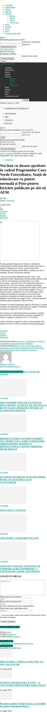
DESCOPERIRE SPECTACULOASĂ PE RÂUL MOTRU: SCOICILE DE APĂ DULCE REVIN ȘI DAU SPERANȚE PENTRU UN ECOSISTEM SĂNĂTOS (23, 406)
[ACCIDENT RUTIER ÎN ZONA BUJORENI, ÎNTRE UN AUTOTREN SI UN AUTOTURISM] (13, 470)
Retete (12, 18)
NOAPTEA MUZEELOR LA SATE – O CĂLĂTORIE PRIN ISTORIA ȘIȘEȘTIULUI (23, 684)
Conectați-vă (11, 634)
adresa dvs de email (29, 56)
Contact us (9, 120)
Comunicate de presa (13, 33)
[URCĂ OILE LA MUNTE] (13, 503)
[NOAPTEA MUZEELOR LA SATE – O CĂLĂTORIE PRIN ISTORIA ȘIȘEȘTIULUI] (6, 678)
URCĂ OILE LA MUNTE (13, 510)
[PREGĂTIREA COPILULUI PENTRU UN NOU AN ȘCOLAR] (6, 657)
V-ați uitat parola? (6, 49)
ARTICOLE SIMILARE (11, 372)
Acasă (2, 153)
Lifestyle (8, 14)
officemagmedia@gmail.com (22, 643)
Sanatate (8, 27)
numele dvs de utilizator (31, 42)
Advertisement (10, 113)
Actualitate (9, 5)
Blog (7, 117)
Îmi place (7, 632)
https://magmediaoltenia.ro (10, 366)
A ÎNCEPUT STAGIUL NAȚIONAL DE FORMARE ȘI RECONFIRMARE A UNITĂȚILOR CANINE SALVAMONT (20, 569)
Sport (7, 31)
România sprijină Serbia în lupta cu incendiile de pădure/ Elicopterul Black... (22, 705)
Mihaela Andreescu (7, 200)
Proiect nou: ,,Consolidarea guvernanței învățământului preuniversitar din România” (22, 342)
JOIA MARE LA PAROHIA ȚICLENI (19, 538)
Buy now (8, 123)
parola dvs (26, 44)
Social (7, 29)
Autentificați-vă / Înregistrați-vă (17, 108)
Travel (12, 20)
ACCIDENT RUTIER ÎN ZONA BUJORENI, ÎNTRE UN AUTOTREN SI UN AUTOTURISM (23, 480)
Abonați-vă (15, 637)
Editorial (8, 12)
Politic (7, 25)
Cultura (7, 9)
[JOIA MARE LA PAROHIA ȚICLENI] (13, 531)
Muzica (12, 16)
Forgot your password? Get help (12, 140)
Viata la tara (14, 22)
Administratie (10, 7)
